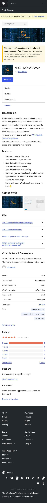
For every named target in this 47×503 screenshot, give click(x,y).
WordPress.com (9, 451)
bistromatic (22, 71)
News (4, 417)
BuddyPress (8, 462)
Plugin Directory (8, 10)
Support (7, 105)
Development (9, 99)
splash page (40, 314)
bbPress (6, 459)
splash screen (39, 318)
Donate (29, 440)
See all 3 (42, 304)
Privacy (5, 424)
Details (7, 88)
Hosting (5, 421)
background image (38, 309)
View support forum (10, 379)
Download (7, 80)
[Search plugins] (25, 24)
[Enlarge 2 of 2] (42, 199)
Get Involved (30, 432)
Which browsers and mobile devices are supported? (13, 244)
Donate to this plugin (10, 399)
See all (42, 362)
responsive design (28, 314)
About (4, 413)
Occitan (10, 473)
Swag (28, 444)
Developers (6, 440)
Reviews (7, 94)
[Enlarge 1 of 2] (20, 199)
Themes (28, 417)
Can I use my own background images (17, 223)
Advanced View (8, 325)
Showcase (29, 413)
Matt (5, 455)
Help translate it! (40, 16)
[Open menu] (43, 3)
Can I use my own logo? (12, 230)
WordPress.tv (8, 444)
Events (27, 436)
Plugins (27, 421)
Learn (4, 432)
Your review (7, 362)
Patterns (28, 424)
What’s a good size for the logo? (15, 237)
